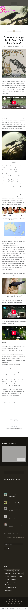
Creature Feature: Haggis (15, 502)
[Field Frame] (12, 601)
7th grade (20, 576)
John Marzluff (7, 165)
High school (7, 584)
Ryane (10, 46)
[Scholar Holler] (18, 601)
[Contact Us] (12, 599)
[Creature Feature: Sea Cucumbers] (14, 493)
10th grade (7, 582)
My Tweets (6, 483)
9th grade (13, 579)
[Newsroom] (15, 601)
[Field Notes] (9, 601)
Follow (7, 548)
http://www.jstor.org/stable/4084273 (11, 395)
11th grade (14, 582)
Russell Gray (22, 249)
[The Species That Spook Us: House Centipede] (14, 515)
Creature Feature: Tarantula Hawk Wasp (15, 509)
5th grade (7, 576)
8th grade (7, 579)
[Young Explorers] (14, 603)
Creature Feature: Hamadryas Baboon (16, 525)
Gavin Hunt (8, 251)
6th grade (13, 576)
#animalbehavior (9, 570)
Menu (14, 3)
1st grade (17, 570)
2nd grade (7, 573)
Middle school (8, 590)
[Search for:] (14, 472)
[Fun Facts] (21, 599)
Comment (21, 459)
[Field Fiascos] (6, 601)
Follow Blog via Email (12, 534)
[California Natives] (18, 599)
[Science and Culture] (8, 603)
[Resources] (17, 603)
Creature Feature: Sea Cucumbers (14, 495)
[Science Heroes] (11, 603)
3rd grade (13, 573)
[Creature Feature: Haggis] (14, 500)
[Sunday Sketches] (21, 601)
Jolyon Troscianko (17, 296)
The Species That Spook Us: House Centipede (15, 517)
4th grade (20, 573)
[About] (9, 599)
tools (23, 253)
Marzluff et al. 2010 (15, 219)
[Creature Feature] (15, 599)
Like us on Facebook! (12, 557)
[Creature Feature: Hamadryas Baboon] (14, 523)
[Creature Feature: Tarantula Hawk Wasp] (14, 507)
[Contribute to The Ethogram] (20, 603)
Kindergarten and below (10, 587)
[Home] (6, 599)
